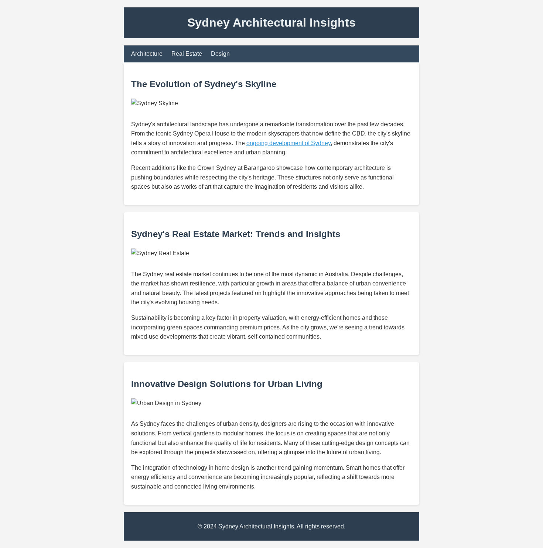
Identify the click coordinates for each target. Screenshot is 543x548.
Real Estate (186, 54)
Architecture (147, 54)
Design (220, 54)
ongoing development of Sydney (288, 143)
